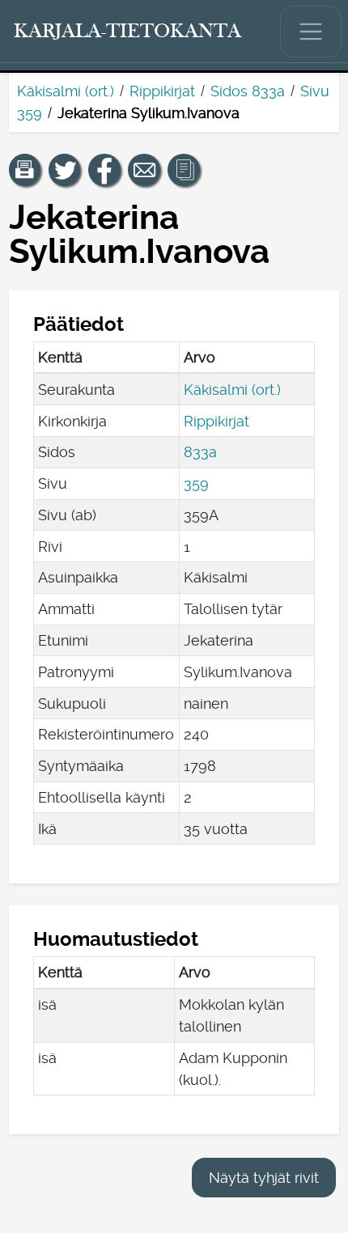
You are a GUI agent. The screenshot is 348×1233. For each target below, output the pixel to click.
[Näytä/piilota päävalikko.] (311, 31)
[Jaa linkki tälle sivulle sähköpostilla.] (144, 170)
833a (200, 451)
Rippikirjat (162, 91)
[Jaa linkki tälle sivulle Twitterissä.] (65, 170)
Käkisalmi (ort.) (65, 91)
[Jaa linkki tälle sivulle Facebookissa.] (104, 170)
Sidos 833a (247, 91)
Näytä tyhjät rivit (264, 1177)
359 (196, 483)
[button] (25, 170)
